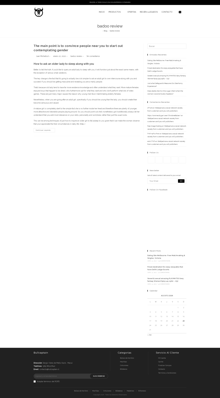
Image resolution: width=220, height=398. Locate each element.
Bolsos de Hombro (127, 358)
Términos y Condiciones (167, 373)
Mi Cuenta (162, 358)
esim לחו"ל (151, 141)
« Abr (149, 335)
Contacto (161, 369)
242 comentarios (164, 261)
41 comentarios (163, 272)
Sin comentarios (93, 56)
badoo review (76, 56)
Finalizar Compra (164, 365)
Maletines (130, 391)
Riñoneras (142, 391)
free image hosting (154, 126)
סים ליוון (149, 108)
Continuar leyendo (43, 130)
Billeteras (123, 369)
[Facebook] (159, 159)
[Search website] (185, 12)
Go (181, 181)
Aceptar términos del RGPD (48, 381)
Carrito (160, 362)
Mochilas (123, 362)
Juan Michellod (42, 56)
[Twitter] (151, 159)
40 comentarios (163, 284)
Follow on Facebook (159, 190)
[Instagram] (166, 159)
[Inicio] (100, 31)
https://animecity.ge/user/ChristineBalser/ (164, 115)
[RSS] (182, 159)
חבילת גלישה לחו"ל (153, 134)
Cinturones (124, 365)
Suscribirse (99, 376)
